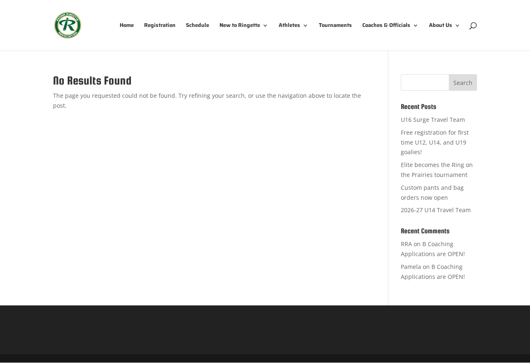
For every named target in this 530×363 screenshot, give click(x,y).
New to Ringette (239, 25)
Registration (160, 25)
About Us (440, 25)
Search (462, 83)
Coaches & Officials (386, 25)
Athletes (289, 25)
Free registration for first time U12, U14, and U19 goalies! (435, 142)
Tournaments (335, 25)
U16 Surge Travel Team (433, 119)
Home (127, 25)
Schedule (197, 25)
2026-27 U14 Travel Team (436, 210)
